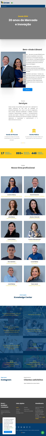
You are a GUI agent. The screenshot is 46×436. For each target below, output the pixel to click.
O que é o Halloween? (34, 348)
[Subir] (30, 427)
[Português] (12, 2)
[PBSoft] (23, 432)
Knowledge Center (19, 412)
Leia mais (8, 316)
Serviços (17, 411)
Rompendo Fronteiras (34, 314)
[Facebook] (16, 427)
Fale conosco (26, 409)
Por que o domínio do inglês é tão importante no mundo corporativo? (11, 347)
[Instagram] (18, 427)
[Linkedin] (21, 427)
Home (17, 407)
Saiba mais (28, 89)
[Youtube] (24, 427)
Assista (31, 351)
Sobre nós (18, 409)
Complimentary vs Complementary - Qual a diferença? (11, 364)
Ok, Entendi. (8, 432)
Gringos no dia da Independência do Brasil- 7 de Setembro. (34, 364)
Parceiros (26, 407)
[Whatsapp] (27, 427)
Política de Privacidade (28, 411)
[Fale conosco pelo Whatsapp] (42, 432)
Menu (5, 6)
